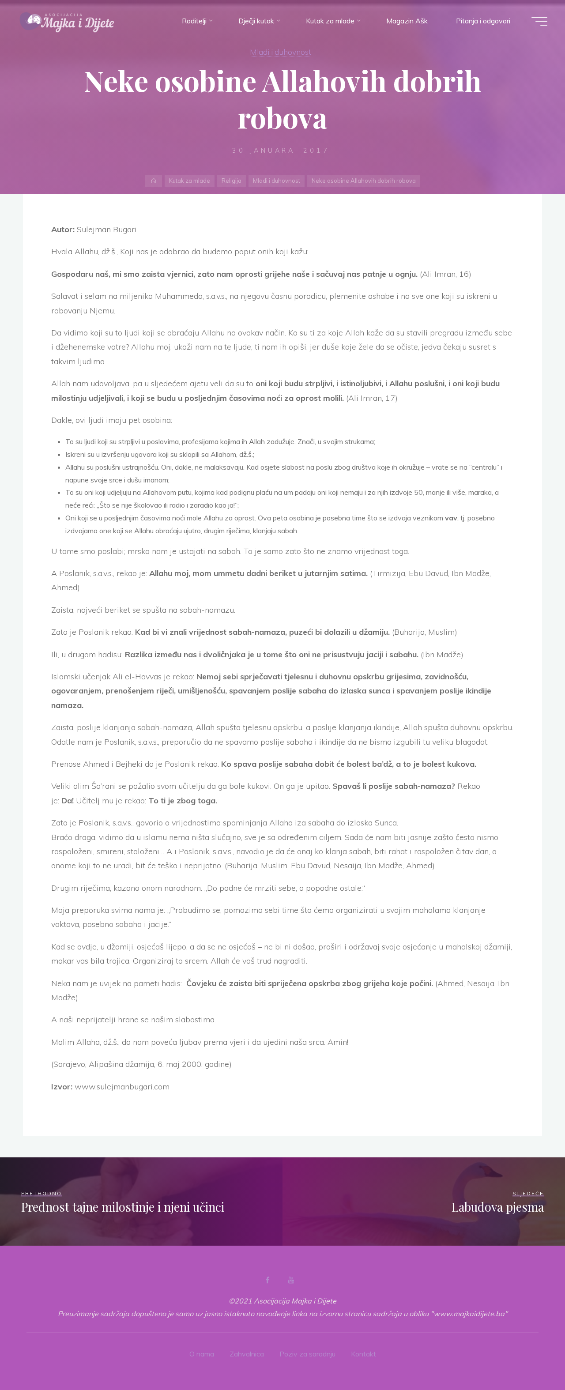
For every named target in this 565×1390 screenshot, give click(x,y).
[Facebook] (267, 1280)
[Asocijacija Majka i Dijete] (67, 20)
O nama (201, 1353)
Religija (231, 180)
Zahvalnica (247, 1353)
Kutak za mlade (189, 180)
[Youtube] (290, 1280)
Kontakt (363, 1353)
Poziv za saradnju (307, 1353)
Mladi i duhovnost (280, 52)
